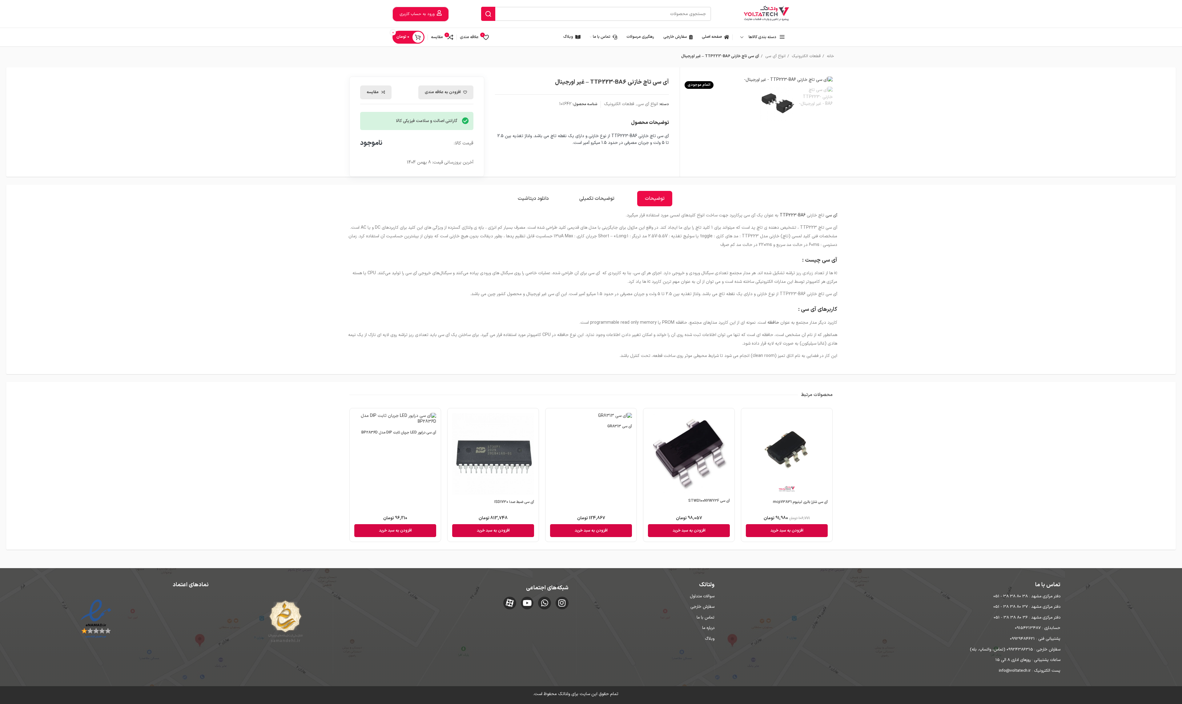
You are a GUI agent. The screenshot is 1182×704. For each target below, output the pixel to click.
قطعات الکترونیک (805, 56)
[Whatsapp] (544, 603)
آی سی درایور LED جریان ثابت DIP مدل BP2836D (398, 432)
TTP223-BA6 (793, 215)
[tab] (654, 198)
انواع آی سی (775, 56)
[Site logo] (766, 13)
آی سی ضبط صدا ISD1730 (514, 502)
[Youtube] (527, 603)
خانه (830, 56)
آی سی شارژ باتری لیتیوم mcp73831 (800, 502)
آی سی (831, 215)
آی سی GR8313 (619, 426)
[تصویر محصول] (493, 454)
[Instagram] (562, 603)
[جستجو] (488, 14)
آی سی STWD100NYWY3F (709, 501)
